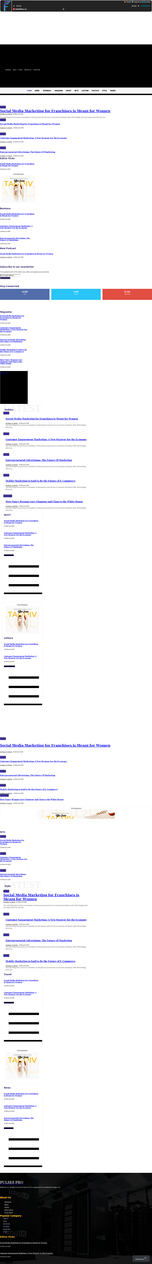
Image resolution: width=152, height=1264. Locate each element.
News (2, 107)
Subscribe (5, 278)
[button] (67, 82)
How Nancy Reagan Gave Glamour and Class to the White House (11, 362)
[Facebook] (59, 77)
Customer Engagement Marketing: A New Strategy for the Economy (33, 138)
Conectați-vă (76, 289)
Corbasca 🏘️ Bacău (6, 114)
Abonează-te (140, 1259)
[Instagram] (5, 1191)
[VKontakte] (13, 1191)
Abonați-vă (127, 289)
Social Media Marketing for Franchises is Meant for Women (55, 111)
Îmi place (25, 289)
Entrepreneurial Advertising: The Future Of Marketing (27, 152)
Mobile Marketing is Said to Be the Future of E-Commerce (13, 351)
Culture (8, 496)
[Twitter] (63, 77)
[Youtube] (67, 77)
